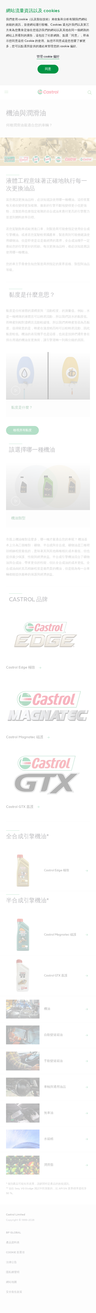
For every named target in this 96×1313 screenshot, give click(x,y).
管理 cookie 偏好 (48, 56)
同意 (48, 69)
